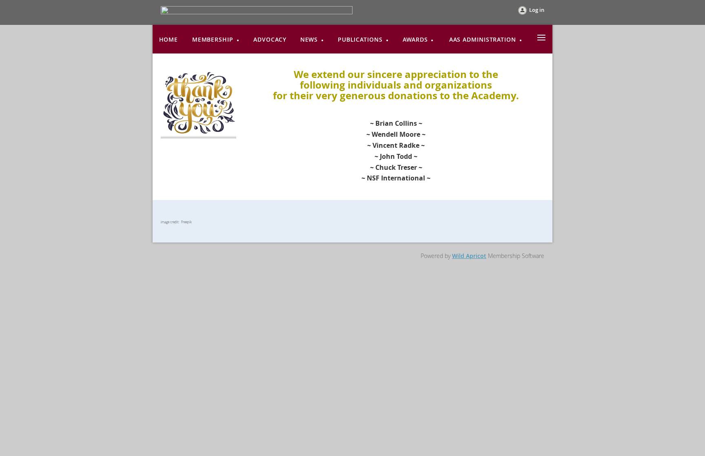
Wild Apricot (469, 256)
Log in (536, 9)
